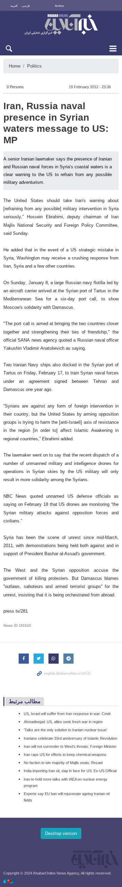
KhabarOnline (61, 25)
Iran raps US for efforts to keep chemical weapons (65, 755)
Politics (34, 66)
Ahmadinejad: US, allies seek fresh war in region (63, 722)
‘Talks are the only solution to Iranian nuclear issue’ (65, 730)
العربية (14, 5)
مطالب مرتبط (25, 701)
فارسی (26, 5)
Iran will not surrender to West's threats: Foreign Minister (70, 746)
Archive (59, 5)
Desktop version (61, 833)
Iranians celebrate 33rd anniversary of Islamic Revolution (70, 738)
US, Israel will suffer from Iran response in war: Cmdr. (67, 714)
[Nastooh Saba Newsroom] (12, 881)
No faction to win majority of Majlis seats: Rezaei (63, 763)
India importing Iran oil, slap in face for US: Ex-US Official (70, 771)
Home (14, 66)
